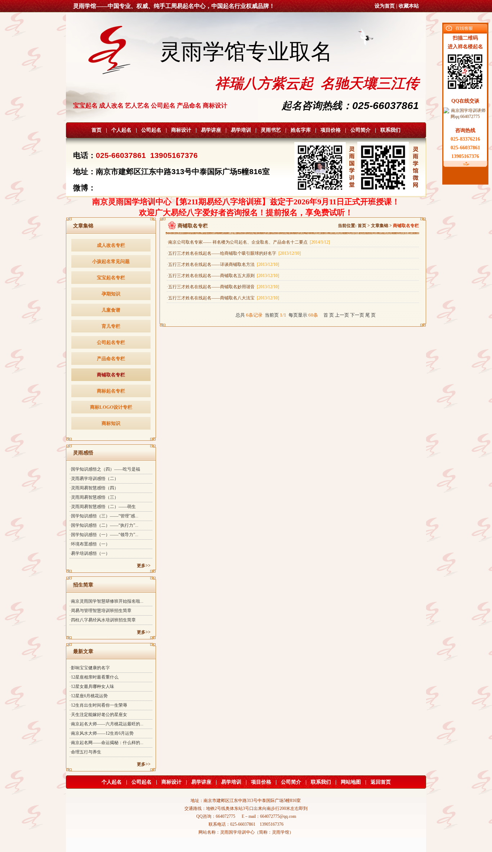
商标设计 (181, 130)
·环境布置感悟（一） (90, 544)
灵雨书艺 (271, 130)
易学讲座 (211, 130)
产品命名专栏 (111, 358)
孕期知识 (111, 293)
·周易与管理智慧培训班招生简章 (100, 610)
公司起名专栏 (111, 342)
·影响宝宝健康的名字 (90, 667)
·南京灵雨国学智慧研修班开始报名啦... (106, 601)
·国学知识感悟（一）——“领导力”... (104, 534)
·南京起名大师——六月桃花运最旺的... (106, 723)
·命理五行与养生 (85, 751)
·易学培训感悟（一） (90, 553)
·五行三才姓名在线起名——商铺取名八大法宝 (223, 297)
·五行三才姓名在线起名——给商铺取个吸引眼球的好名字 (234, 253)
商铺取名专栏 (111, 374)
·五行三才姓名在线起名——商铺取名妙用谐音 (223, 286)
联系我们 (390, 130)
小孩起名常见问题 (111, 261)
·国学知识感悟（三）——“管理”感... (104, 515)
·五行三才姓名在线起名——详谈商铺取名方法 (223, 264)
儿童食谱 (111, 310)
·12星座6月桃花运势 (89, 695)
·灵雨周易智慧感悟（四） (94, 487)
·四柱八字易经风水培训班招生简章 (103, 619)
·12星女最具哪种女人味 (92, 686)
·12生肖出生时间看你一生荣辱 (98, 705)
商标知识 (111, 423)
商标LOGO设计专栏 (111, 407)
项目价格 (331, 130)
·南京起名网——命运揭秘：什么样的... (106, 742)
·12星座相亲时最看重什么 (94, 677)
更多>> (144, 565)
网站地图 (351, 782)
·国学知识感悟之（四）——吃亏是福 (105, 469)
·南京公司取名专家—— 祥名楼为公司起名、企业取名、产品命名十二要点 (248, 242)
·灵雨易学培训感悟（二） (94, 478)
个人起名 (121, 130)
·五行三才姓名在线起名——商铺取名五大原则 (223, 275)
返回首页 (381, 782)
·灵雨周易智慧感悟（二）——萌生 (103, 506)
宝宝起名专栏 (111, 277)
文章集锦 (379, 225)
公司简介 (360, 130)
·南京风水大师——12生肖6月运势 (102, 733)
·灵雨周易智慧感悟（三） (94, 497)
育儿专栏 (111, 326)
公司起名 (151, 130)
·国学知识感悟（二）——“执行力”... (104, 525)
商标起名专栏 (111, 391)
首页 (96, 130)
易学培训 (241, 130)
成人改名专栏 (111, 245)
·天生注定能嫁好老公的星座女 (98, 714)
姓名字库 (301, 130)
